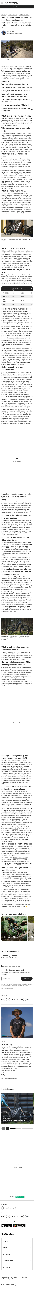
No (16, 957)
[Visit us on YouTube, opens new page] (13, 999)
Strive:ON (25, 213)
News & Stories (12, 15)
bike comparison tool (20, 893)
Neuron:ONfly (7, 267)
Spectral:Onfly (20, 267)
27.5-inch (15, 829)
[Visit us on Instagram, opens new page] (8, 999)
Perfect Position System (20, 858)
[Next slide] (7, 1128)
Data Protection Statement (7, 988)
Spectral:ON (4, 416)
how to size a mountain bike (15, 853)
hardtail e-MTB (7, 667)
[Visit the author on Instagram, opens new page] (3, 1074)
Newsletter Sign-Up (10, 1208)
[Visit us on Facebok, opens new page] (3, 999)
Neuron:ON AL (16, 394)
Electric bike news (24, 15)
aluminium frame (6, 527)
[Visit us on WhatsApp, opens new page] (27, 999)
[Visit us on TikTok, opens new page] (22, 999)
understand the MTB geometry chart (11, 769)
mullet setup (14, 830)
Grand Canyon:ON (26, 211)
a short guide (26, 683)
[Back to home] (11, 2)
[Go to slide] (18, 1128)
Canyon (3, 15)
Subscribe (26, 979)
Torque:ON (4, 841)
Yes (7, 957)
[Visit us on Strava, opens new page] (17, 999)
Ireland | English (9, 1284)
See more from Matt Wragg (9, 1078)
